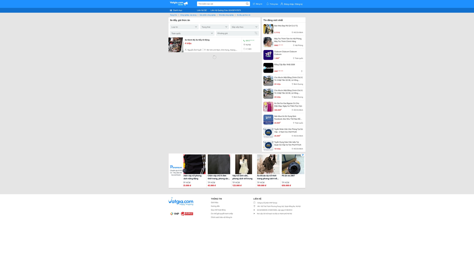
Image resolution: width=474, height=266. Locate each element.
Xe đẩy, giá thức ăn (243, 15)
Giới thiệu (214, 202)
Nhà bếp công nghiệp (226, 15)
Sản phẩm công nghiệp (208, 15)
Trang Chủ (173, 15)
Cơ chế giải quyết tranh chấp (222, 213)
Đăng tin (259, 4)
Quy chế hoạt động (218, 209)
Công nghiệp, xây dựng (188, 15)
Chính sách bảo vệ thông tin (221, 217)
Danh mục (177, 10)
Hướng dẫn (215, 206)
